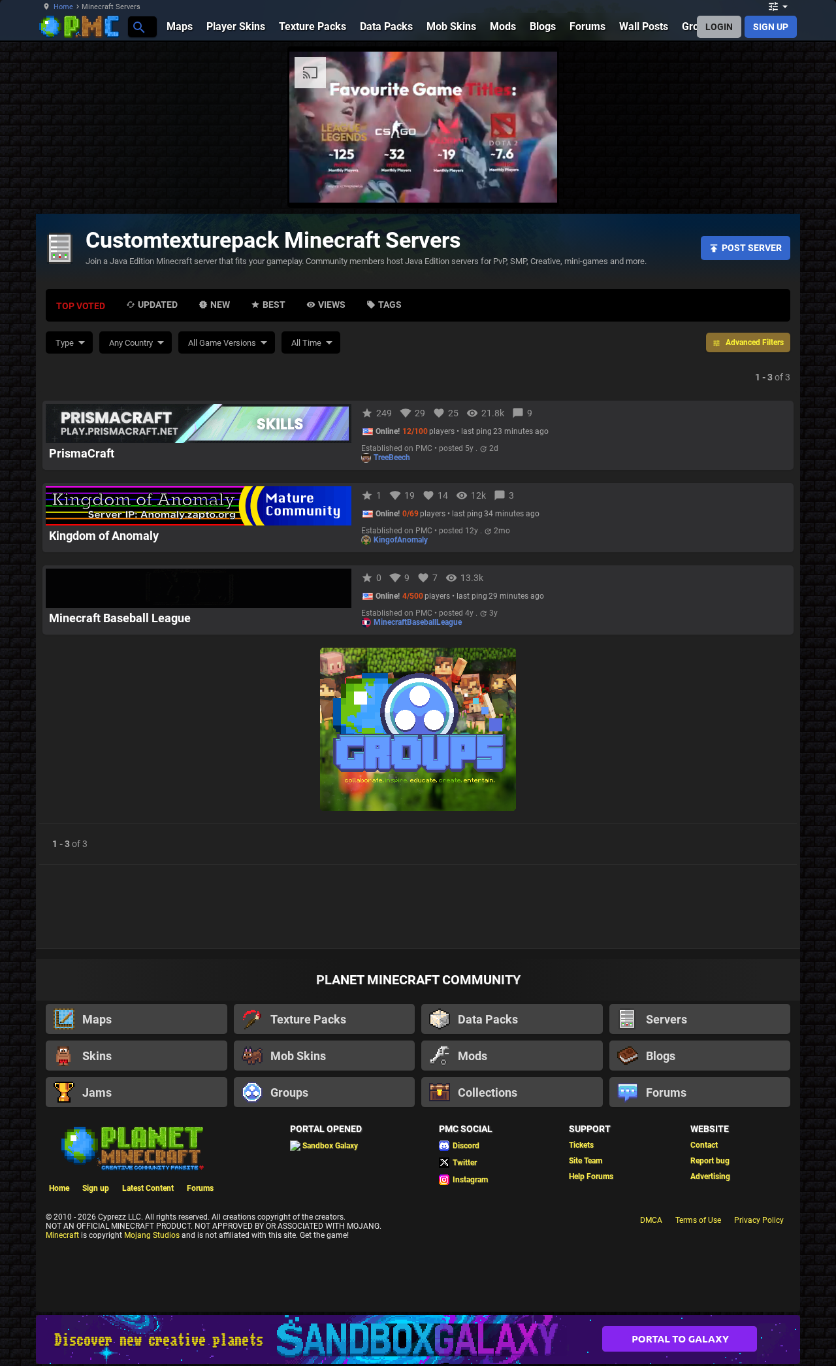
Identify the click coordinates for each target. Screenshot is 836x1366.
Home (63, 7)
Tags (390, 304)
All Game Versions (222, 343)
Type (65, 343)
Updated (158, 304)
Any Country (131, 343)
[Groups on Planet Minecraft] (418, 730)
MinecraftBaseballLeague (418, 622)
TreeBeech (392, 457)
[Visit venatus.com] (531, 181)
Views (332, 304)
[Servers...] (138, 26)
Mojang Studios (152, 1235)
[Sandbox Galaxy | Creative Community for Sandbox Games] (418, 1339)
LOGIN (719, 27)
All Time (306, 343)
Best (274, 304)
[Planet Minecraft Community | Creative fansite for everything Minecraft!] (131, 1147)
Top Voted (80, 306)
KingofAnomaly (401, 539)
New (220, 304)
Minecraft (62, 1235)
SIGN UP (770, 27)
